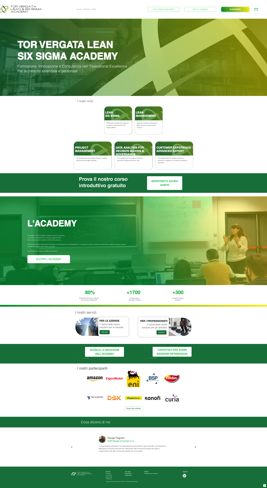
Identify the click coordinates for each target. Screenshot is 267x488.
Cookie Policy (128, 475)
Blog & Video (109, 477)
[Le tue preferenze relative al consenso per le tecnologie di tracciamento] (264, 485)
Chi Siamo (108, 473)
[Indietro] (72, 447)
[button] (79, 9)
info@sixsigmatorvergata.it (151, 473)
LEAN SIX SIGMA (112, 114)
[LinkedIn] (184, 475)
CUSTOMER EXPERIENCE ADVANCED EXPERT (173, 149)
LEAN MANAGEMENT (146, 114)
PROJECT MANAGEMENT (85, 149)
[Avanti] (195, 447)
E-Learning (108, 478)
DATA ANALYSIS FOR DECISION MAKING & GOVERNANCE (130, 151)
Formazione (109, 475)
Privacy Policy (128, 473)
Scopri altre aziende (133, 408)
